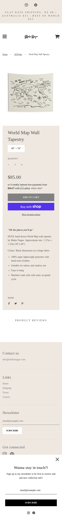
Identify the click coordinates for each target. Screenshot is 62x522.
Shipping (7, 388)
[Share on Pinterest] (22, 303)
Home (5, 54)
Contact (6, 397)
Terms (6, 392)
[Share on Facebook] (10, 303)
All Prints (18, 54)
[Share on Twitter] (16, 303)
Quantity (13, 159)
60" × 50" (16, 148)
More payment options (31, 214)
